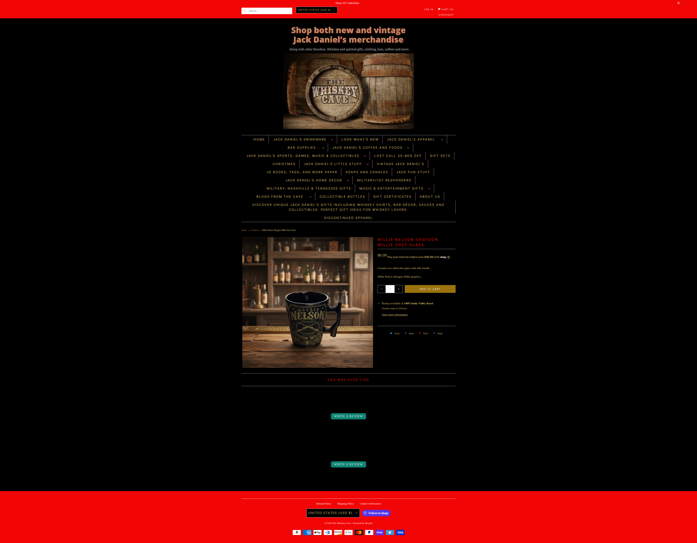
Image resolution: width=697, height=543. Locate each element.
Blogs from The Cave (282, 196)
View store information (395, 314)
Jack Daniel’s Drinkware (301, 139)
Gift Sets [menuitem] (440, 156)
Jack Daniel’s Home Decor (315, 180)
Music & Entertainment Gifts (393, 188)
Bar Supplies (304, 147)
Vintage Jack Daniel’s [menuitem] (400, 164)
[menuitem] (303, 139)
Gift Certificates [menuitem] (392, 196)
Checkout (446, 14)
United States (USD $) (315, 10)
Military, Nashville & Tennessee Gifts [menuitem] (309, 188)
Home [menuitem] (259, 139)
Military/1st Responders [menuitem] (384, 180)
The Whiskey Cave (342, 523)
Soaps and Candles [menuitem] (367, 172)
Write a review (348, 416)
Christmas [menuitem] (284, 164)
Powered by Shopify (363, 523)
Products (255, 230)
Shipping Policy (345, 503)
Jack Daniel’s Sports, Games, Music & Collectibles (304, 156)
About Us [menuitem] (430, 196)
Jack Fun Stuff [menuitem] (413, 172)
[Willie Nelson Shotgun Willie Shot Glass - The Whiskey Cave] (307, 302)
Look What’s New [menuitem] (360, 139)
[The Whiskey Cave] (348, 77)
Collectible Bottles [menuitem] (342, 196)
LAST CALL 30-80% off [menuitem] (398, 156)
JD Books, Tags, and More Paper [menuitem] (302, 172)
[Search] (245, 11)
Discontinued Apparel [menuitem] (348, 218)
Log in (428, 9)
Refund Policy (323, 503)
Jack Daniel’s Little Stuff (334, 164)
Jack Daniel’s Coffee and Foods (368, 147)
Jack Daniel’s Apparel (413, 139)
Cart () (447, 9)
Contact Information (370, 503)
